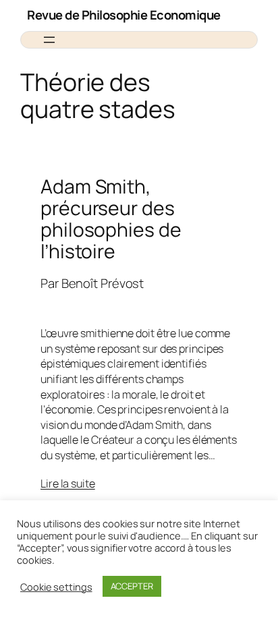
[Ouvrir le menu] (49, 40)
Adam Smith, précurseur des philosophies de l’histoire (111, 219)
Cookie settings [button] (56, 587)
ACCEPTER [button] (132, 586)
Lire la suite (67, 483)
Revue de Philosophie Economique (124, 15)
